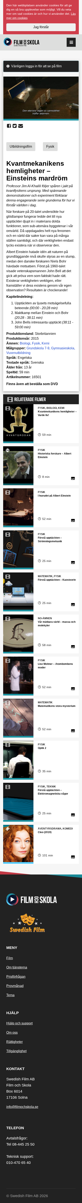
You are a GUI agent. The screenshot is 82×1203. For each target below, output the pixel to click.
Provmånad (15, 986)
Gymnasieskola (62, 348)
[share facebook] (9, 126)
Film (9, 958)
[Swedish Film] (41, 923)
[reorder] (71, 42)
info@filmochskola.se (22, 1107)
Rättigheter (14, 1042)
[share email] (20, 126)
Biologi (25, 343)
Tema (10, 995)
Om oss (12, 1032)
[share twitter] (14, 126)
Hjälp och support (19, 1023)
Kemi (45, 343)
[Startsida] (21, 42)
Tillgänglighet (16, 1051)
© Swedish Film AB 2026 (27, 1196)
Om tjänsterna (16, 967)
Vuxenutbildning (18, 353)
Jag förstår (41, 27)
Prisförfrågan (15, 976)
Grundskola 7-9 (37, 348)
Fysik (36, 343)
